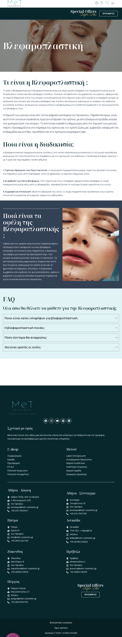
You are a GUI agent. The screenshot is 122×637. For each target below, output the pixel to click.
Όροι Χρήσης (61, 627)
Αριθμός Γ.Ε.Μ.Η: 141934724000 (61, 632)
